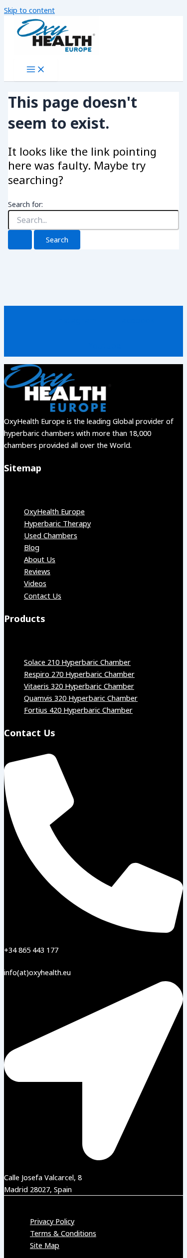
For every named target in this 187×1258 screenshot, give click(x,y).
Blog (31, 547)
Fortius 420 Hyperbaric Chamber (78, 710)
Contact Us (42, 596)
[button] (93, 492)
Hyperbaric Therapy (57, 523)
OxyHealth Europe (54, 511)
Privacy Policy (52, 1221)
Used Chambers (50, 535)
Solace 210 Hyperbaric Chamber (77, 662)
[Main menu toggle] (36, 69)
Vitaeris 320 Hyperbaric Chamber (79, 686)
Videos (35, 583)
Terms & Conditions (63, 1233)
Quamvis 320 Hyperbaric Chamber (81, 698)
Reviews (37, 571)
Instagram (76, 320)
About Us (39, 559)
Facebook (136, 320)
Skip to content (29, 10)
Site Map (44, 1245)
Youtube (104, 345)
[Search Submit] (20, 239)
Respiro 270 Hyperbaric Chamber (79, 674)
